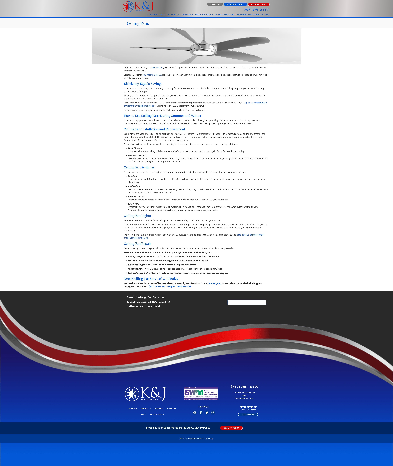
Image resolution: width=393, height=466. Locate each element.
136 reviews (251, 410)
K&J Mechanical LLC (152, 75)
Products (257, 15)
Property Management (225, 15)
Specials (159, 408)
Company (152, 15)
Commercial (186, 15)
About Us (175, 15)
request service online (179, 286)
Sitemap (209, 438)
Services (133, 408)
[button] (157, 15)
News (267, 15)
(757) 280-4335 (157, 286)
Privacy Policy (157, 415)
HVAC (197, 15)
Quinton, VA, (157, 67)
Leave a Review (248, 415)
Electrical (207, 15)
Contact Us (164, 15)
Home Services (243, 15)
